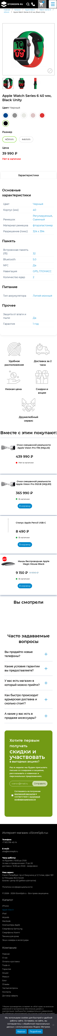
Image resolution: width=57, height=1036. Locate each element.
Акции (5, 973)
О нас (5, 958)
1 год (36, 323)
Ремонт (5, 977)
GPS (35, 271)
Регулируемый (42, 215)
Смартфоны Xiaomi (11, 932)
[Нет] (53, 1024)
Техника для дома (10, 936)
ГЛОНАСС (45, 271)
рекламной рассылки (24, 794)
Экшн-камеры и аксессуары (15, 940)
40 (34, 210)
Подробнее (35, 1031)
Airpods (5, 917)
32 (34, 253)
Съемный (39, 219)
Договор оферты (10, 996)
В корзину (25, 506)
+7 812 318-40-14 (9, 842)
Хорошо (21, 1031)
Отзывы (5, 984)
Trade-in (6, 965)
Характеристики (28, 175)
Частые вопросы (10, 988)
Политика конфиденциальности (17, 887)
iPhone (5, 906)
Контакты (6, 992)
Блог (4, 980)
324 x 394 (38, 231)
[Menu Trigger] (53, 4)
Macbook (6, 921)
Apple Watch (8, 910)
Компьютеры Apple (11, 925)
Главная (6, 954)
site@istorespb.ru (10, 851)
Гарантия (6, 969)
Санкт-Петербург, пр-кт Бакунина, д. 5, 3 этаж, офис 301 (27, 875)
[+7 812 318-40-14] (34, 4)
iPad (4, 913)
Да (34, 265)
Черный (38, 204)
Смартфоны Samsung (12, 929)
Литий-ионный (42, 295)
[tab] (28, 175)
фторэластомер (43, 225)
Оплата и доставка (11, 961)
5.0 (34, 259)
